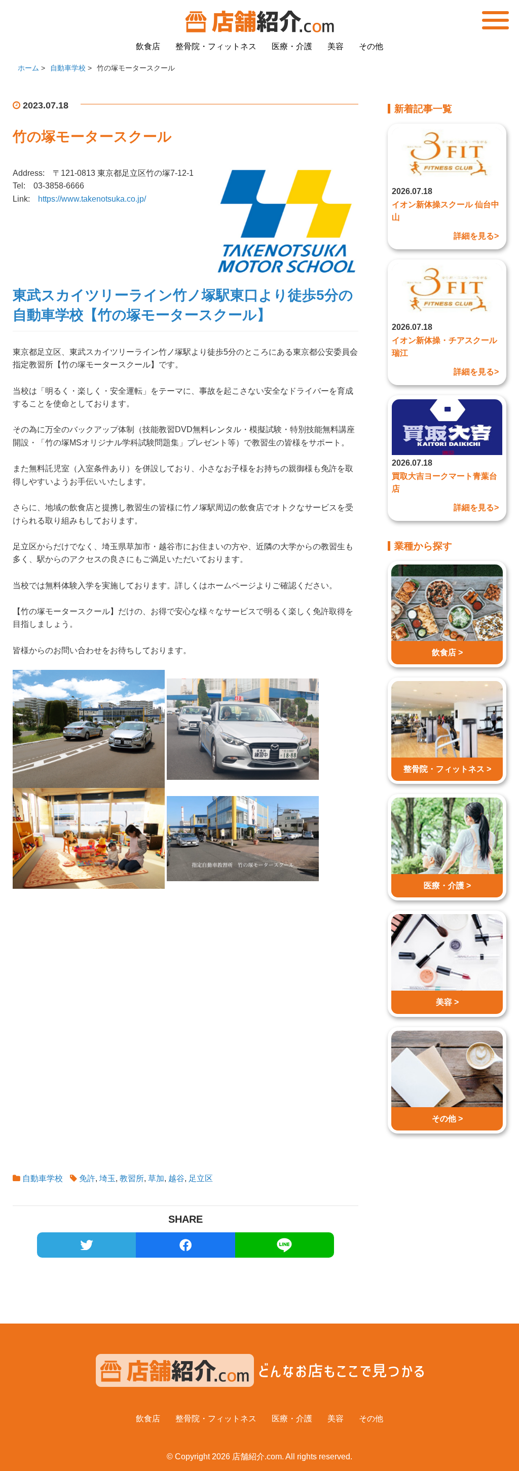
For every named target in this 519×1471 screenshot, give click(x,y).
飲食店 (148, 46)
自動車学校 (42, 1178)
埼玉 (107, 1178)
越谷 (176, 1178)
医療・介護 (292, 46)
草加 (156, 1178)
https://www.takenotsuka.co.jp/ (92, 199)
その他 (371, 46)
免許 (87, 1178)
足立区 (201, 1178)
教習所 (132, 1178)
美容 (335, 46)
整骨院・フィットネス (215, 46)
